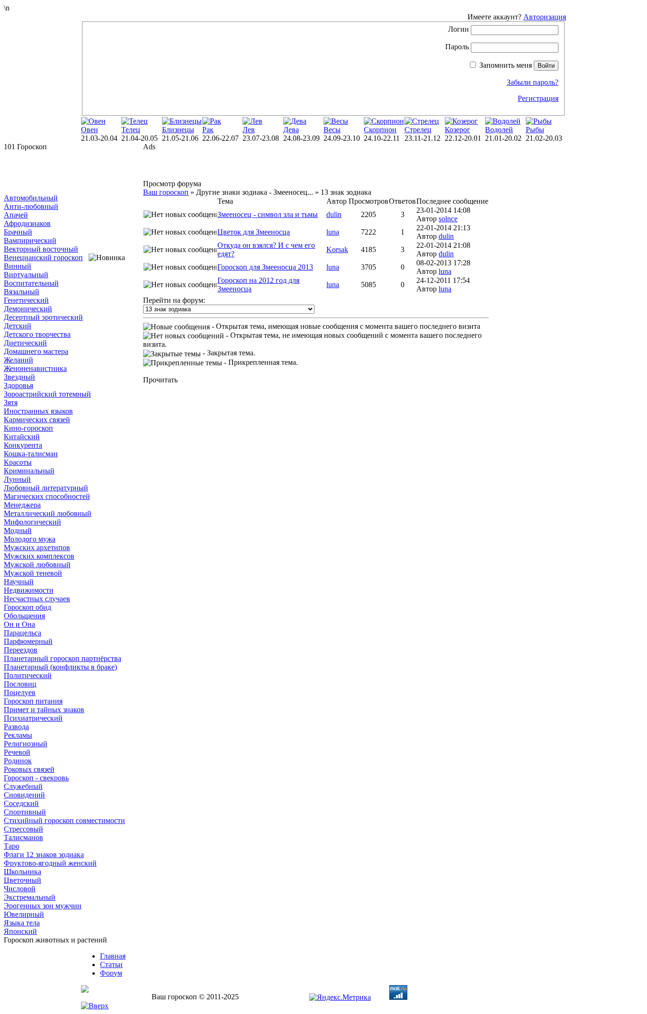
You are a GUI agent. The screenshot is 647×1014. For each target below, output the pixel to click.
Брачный (18, 232)
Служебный (23, 786)
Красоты (18, 462)
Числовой (20, 889)
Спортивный (25, 812)
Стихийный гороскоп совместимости (64, 820)
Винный (17, 266)
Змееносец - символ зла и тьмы (267, 214)
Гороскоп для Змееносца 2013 (265, 267)
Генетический (26, 300)
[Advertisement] (51, 172)
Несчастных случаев (37, 599)
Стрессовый (23, 829)
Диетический (25, 343)
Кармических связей (37, 420)
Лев (249, 130)
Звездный (19, 377)
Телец (130, 130)
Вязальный (21, 292)
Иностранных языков (38, 411)
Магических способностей (47, 496)
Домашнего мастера (36, 351)
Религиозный (25, 744)
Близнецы (178, 130)
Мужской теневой (33, 573)
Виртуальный (26, 275)
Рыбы (535, 130)
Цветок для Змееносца (253, 232)
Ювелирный (24, 914)
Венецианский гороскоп (43, 258)
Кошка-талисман (31, 454)
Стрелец (417, 130)
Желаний (18, 360)
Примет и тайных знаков (44, 710)
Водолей (499, 130)
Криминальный (29, 471)
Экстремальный (29, 897)
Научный (19, 582)
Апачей (16, 215)
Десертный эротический (43, 317)
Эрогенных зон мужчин (42, 906)
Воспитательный (31, 283)
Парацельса (22, 633)
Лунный (17, 479)
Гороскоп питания (33, 701)
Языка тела (22, 923)
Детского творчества (37, 334)
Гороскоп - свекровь (36, 778)
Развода (16, 727)
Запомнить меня (505, 65)
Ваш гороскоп (166, 192)
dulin (333, 214)
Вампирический (30, 240)
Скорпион (380, 130)
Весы (332, 130)
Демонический (28, 309)
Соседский (21, 803)
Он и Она (19, 624)
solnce (448, 219)
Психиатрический (33, 718)
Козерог (457, 130)
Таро (11, 846)
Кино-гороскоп (28, 428)
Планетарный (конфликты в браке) (60, 667)
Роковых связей (29, 769)
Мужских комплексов (39, 556)
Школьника (22, 872)
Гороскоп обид (27, 607)
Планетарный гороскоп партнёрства (62, 658)
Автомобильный (31, 198)
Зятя (11, 402)
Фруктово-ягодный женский (50, 863)
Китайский (22, 437)
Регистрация (538, 98)
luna (332, 232)
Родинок (18, 761)
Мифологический (32, 522)
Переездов (20, 650)
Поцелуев (20, 692)
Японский (20, 931)
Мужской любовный (37, 565)
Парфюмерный (28, 641)
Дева (291, 130)
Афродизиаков (27, 223)
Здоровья (18, 385)
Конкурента (23, 445)
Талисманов (23, 837)
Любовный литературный (46, 488)
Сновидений (24, 795)
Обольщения (24, 616)
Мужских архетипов (37, 547)
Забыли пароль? (532, 82)
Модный (18, 530)
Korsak (337, 249)
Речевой (17, 752)
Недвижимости (29, 590)
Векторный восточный (41, 249)
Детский (17, 326)
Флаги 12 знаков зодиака (44, 855)
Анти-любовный (31, 206)
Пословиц (20, 684)
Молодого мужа (29, 539)
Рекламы (18, 735)
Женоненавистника (35, 368)
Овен (89, 130)
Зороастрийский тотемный (47, 394)
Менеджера (22, 505)
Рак (208, 130)
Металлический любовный (47, 513)
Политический (28, 675)
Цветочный (22, 880)
